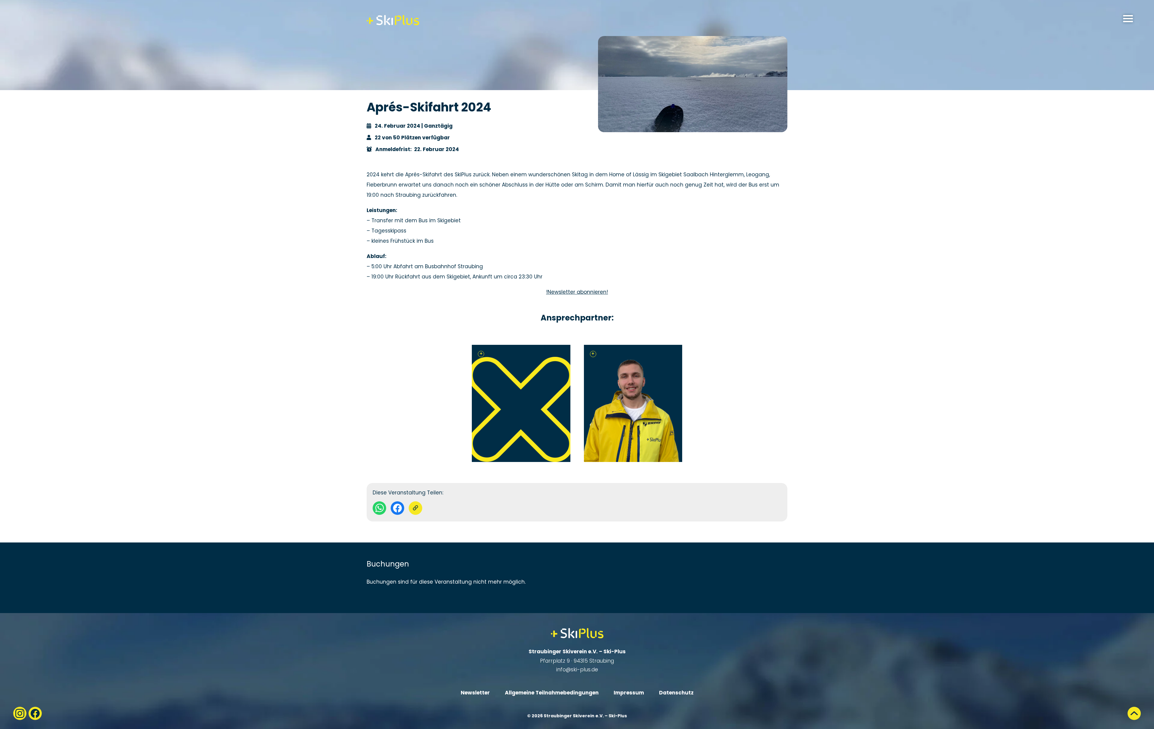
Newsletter (475, 692)
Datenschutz (676, 692)
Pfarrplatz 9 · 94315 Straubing (577, 660)
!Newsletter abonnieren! (577, 292)
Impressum (629, 692)
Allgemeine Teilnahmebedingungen (552, 692)
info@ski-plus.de (577, 669)
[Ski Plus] (393, 20)
